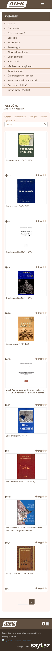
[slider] (41, 175)
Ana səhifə (9, 108)
